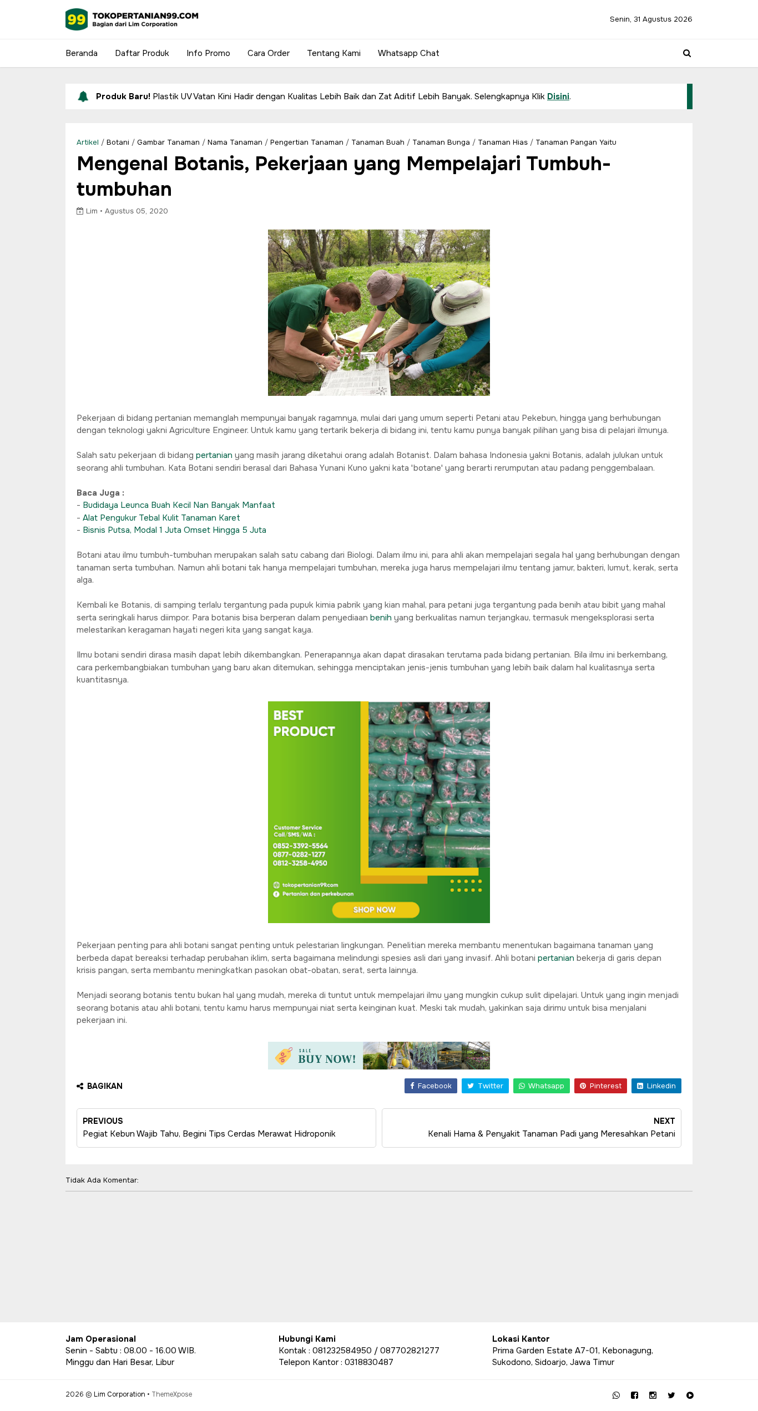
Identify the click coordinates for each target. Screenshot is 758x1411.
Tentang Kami (334, 53)
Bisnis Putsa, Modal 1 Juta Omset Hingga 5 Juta (174, 530)
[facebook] (634, 1395)
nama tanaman (235, 142)
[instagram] (652, 1395)
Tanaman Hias (503, 142)
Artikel (88, 142)
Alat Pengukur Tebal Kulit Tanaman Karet (161, 517)
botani (118, 142)
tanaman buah (378, 142)
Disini (558, 96)
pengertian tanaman (306, 142)
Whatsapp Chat (408, 53)
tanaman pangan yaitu (575, 142)
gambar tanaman (168, 142)
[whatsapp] (616, 1395)
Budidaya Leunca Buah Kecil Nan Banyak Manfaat (179, 505)
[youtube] (690, 1395)
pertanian (215, 455)
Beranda (81, 53)
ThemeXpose (171, 1394)
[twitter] (671, 1395)
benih (382, 617)
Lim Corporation (119, 1394)
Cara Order (268, 53)
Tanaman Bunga (441, 142)
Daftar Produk (142, 53)
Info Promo (208, 53)
